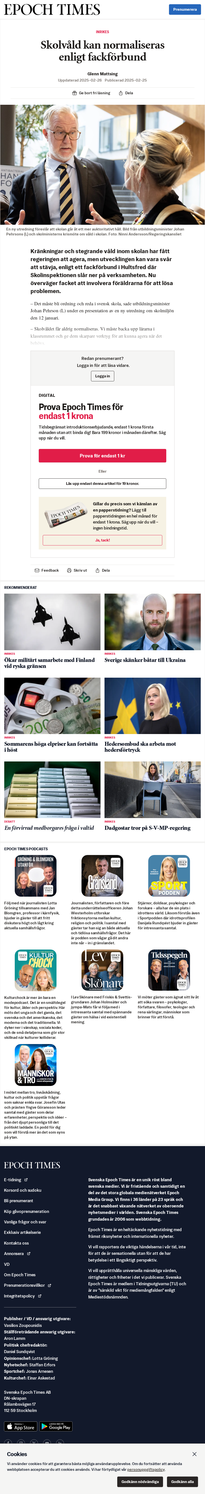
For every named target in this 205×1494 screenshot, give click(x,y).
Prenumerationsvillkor (24, 1285)
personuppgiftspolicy (146, 1469)
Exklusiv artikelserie (22, 1232)
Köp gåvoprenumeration (26, 1211)
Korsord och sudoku (22, 1190)
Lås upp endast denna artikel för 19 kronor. (102, 483)
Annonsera (14, 1253)
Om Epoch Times (20, 1274)
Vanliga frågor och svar (25, 1221)
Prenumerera (185, 9)
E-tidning (12, 1179)
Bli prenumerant (18, 1200)
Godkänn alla (182, 1482)
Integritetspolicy (19, 1295)
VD (7, 1264)
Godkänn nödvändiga (140, 1482)
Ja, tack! (102, 540)
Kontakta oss (16, 1243)
